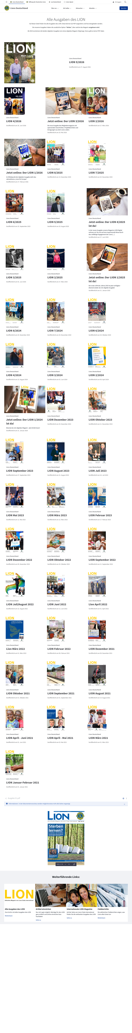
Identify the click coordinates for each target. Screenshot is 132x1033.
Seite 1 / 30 (60, 864)
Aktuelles (92, 8)
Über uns (54, 8)
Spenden (124, 8)
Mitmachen (79, 8)
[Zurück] (6, 798)
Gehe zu (38, 920)
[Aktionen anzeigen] (126, 798)
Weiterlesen (9, 916)
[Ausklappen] (74, 864)
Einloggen (118, 2)
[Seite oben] (65, 864)
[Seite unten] (69, 864)
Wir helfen (66, 8)
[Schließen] (124, 804)
